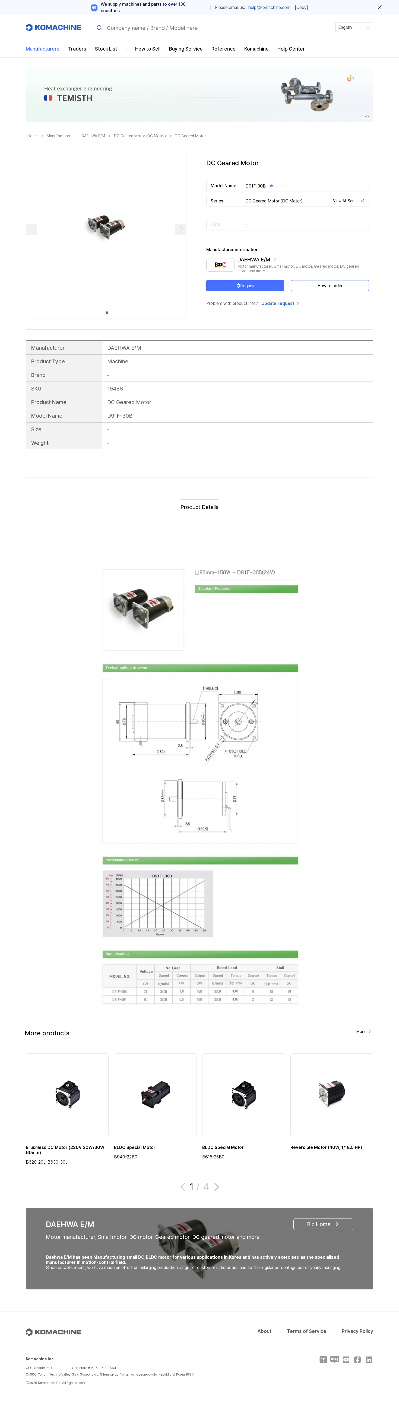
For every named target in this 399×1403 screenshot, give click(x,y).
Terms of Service (306, 1331)
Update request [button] (277, 303)
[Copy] (301, 7)
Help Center (291, 49)
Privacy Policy (357, 1331)
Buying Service (186, 49)
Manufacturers (42, 49)
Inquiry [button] (248, 285)
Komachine (256, 49)
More (361, 1031)
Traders (77, 49)
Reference (223, 49)
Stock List (106, 49)
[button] (384, 1356)
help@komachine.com (269, 7)
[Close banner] (380, 7)
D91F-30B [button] (255, 186)
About (264, 1331)
